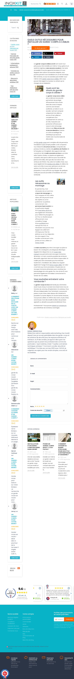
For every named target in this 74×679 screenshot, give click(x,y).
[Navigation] (58, 4)
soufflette (42, 223)
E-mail (32, 373)
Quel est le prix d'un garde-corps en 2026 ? (14, 124)
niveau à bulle (39, 243)
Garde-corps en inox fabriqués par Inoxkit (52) (14, 47)
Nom (32, 366)
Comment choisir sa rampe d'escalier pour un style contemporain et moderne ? (64, 449)
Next (71, 436)
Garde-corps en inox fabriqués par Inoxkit (58, 317)
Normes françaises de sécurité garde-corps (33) (15, 56)
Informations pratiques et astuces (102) (14, 65)
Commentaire (35, 389)
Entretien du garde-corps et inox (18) (15, 73)
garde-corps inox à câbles (50, 79)
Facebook (37, 53)
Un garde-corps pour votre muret (14, 359)
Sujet (32, 381)
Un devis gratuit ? (41, 48)
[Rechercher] (40, 4)
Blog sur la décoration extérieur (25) (14, 80)
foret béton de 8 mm (45, 210)
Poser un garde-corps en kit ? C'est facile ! (48, 446)
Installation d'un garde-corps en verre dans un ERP (34, 446)
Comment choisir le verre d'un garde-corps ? (14, 413)
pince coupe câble (56, 265)
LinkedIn (37, 57)
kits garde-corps (41, 142)
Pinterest (60, 53)
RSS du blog (12, 569)
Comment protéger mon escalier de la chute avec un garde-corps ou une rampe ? (14, 305)
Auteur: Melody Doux (35, 331)
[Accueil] (11, 10)
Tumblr (48, 57)
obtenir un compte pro (59, 306)
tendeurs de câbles (53, 164)
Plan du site (26, 631)
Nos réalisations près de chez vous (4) (14, 88)
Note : (32, 406)
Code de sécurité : (36, 410)
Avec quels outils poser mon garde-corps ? (14, 219)
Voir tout (14, 96)
